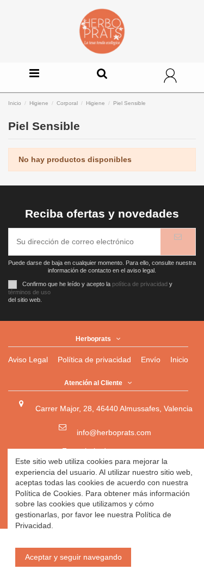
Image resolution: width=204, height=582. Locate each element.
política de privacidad (140, 284)
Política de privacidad (94, 359)
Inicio (179, 359)
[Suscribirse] (177, 241)
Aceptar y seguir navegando (73, 557)
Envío (150, 359)
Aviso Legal (28, 359)
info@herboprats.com (114, 432)
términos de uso (29, 292)
